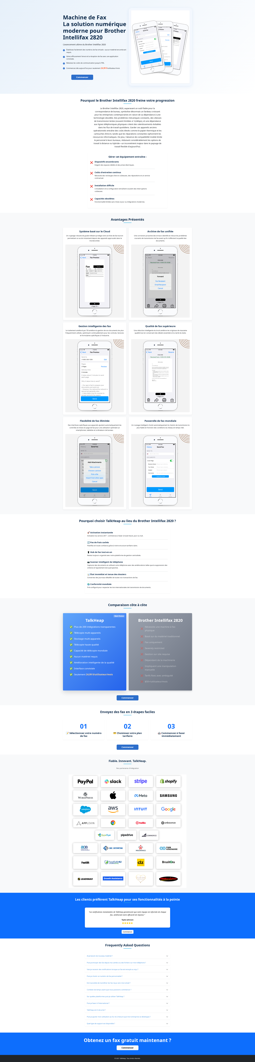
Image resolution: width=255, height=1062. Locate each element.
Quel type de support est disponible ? (101, 1023)
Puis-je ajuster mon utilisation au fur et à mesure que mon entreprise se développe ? (119, 1017)
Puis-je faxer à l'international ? (98, 1003)
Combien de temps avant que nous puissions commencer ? (109, 990)
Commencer (82, 77)
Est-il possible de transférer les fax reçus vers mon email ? (108, 983)
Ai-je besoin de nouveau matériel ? (100, 956)
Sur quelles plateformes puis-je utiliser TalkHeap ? (105, 996)
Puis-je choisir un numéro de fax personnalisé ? (104, 976)
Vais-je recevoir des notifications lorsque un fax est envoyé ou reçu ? (112, 969)
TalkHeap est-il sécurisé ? (96, 1010)
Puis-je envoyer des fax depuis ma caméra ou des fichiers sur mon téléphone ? (116, 963)
